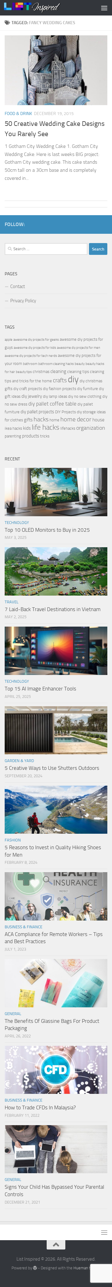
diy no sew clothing (84, 396)
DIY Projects (65, 412)
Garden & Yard (19, 760)
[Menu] (104, 8)
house (98, 420)
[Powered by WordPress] (35, 1268)
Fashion (13, 840)
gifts (28, 420)
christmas (41, 371)
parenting (13, 436)
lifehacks (67, 428)
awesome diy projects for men (78, 348)
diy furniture (87, 388)
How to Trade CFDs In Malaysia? (40, 1107)
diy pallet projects (37, 412)
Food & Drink (18, 113)
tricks (44, 436)
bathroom (30, 364)
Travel (11, 602)
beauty (80, 364)
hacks (41, 419)
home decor (75, 419)
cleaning (58, 371)
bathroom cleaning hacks (56, 364)
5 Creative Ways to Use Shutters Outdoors (52, 768)
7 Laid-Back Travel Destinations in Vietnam (52, 609)
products (30, 436)
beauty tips (24, 372)
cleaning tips (78, 371)
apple (8, 340)
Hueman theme (86, 1268)
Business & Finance (23, 927)
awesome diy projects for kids (35, 348)
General (13, 1013)
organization (90, 427)
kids (27, 428)
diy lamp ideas (55, 396)
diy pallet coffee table (52, 404)
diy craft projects (27, 388)
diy (73, 379)
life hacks (45, 427)
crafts (60, 380)
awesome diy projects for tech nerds (31, 356)
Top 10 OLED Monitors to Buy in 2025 (47, 530)
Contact (17, 286)
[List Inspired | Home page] (41, 7)
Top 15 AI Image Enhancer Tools (40, 689)
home (54, 420)
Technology (17, 522)
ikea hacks (13, 428)
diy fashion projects (59, 388)
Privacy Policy (23, 301)
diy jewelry (31, 396)
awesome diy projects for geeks (36, 340)
